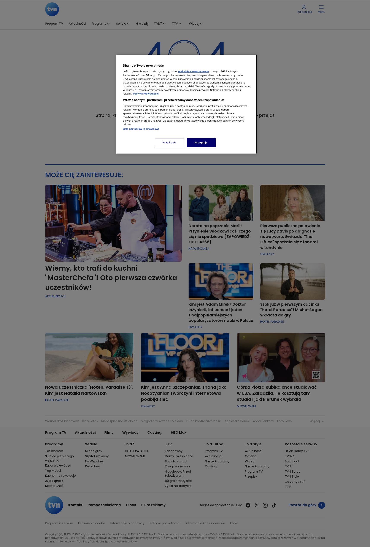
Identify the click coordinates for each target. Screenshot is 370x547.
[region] (186, 104)
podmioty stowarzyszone (193, 71)
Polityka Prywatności (146, 93)
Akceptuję (201, 142)
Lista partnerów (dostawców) (141, 128)
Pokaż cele (169, 142)
